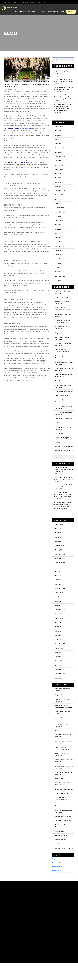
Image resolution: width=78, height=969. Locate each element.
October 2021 (59, 263)
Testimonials (53, 12)
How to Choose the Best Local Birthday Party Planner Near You (63, 80)
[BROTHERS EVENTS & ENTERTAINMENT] (10, 8)
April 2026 (58, 143)
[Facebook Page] (61, 2)
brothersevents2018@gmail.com (34, 901)
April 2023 (58, 237)
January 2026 (59, 152)
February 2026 (59, 148)
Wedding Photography (62, 438)
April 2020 (58, 272)
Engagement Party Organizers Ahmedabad (62, 350)
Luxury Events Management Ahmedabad (63, 407)
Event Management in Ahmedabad (61, 357)
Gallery (41, 12)
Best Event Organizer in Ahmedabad (62, 302)
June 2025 (58, 178)
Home (14, 12)
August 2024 (59, 195)
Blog (62, 12)
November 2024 (60, 190)
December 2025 (60, 156)
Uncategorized (59, 433)
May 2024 (58, 199)
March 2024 (58, 203)
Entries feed (56, 863)
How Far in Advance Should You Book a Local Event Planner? (63, 88)
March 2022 (58, 255)
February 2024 (59, 208)
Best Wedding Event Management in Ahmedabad (63, 309)
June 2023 (58, 229)
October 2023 (59, 216)
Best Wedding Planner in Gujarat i (62, 315)
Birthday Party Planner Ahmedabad (62, 327)
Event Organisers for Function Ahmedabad (64, 363)
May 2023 (58, 233)
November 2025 (60, 161)
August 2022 (59, 250)
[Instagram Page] (67, 2)
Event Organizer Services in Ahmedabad (17, 162)
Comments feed (57, 866)
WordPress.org (56, 870)
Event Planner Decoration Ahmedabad (63, 386)
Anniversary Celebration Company (62, 292)
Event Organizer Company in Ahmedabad (64, 369)
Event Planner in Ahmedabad (64, 391)
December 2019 (60, 276)
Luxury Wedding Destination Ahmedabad (63, 413)
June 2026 (58, 135)
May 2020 (58, 267)
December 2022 (60, 246)
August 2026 (59, 126)
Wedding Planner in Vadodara (64, 450)
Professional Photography (63, 423)
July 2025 (58, 173)
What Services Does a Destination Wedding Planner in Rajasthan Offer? (63, 72)
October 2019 (59, 280)
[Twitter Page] (64, 2)
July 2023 (58, 225)
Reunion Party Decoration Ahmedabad (63, 428)
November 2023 (60, 212)
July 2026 (58, 131)
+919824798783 (33, 896)
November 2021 (60, 259)
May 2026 (58, 139)
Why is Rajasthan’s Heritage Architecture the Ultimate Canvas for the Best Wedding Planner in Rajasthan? (62, 107)
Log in (54, 859)
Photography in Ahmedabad (63, 418)
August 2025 (59, 169)
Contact (71, 12)
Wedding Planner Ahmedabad (64, 446)
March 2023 (58, 242)
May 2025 (58, 182)
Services (31, 12)
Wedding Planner (60, 442)
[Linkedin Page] (70, 2)
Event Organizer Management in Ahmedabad (18, 128)
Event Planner (59, 381)
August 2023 (59, 220)
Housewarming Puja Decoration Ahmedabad (62, 401)
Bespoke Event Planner (62, 297)
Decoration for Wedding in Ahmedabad (63, 338)
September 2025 (60, 165)
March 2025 (58, 186)
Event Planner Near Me (62, 395)
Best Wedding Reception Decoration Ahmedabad (62, 321)
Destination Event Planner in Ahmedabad (63, 344)
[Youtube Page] (73, 2)
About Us (22, 12)
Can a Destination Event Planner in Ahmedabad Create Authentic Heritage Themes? (62, 97)
